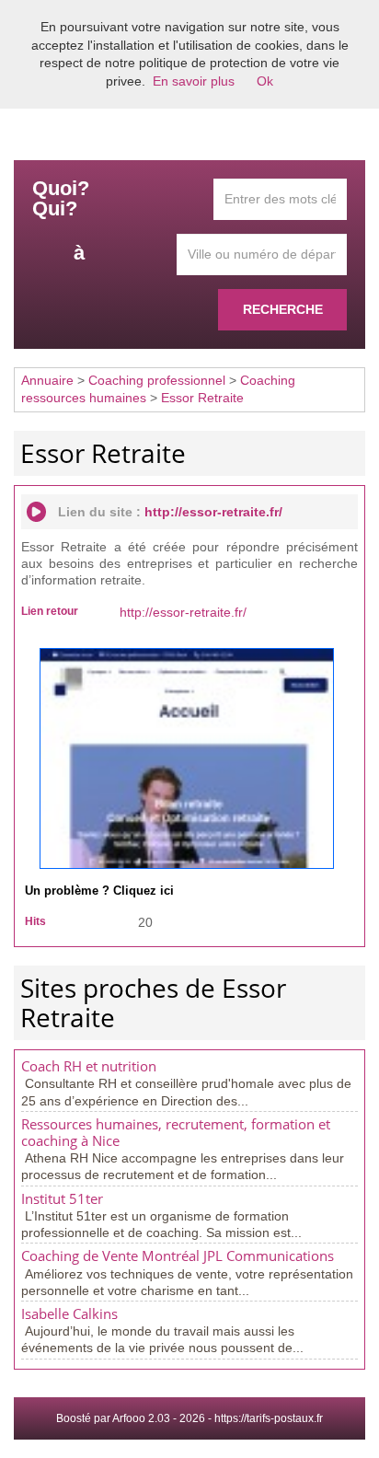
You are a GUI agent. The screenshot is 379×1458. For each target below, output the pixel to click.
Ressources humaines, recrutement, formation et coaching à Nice (175, 1133)
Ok (265, 81)
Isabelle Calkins (69, 1314)
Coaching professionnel (156, 380)
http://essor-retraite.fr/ (213, 511)
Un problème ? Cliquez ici (99, 891)
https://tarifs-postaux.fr (268, 1418)
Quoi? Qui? (60, 199)
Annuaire (47, 380)
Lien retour (49, 611)
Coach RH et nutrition (88, 1066)
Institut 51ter (62, 1199)
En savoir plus (194, 81)
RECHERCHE (283, 309)
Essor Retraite (202, 397)
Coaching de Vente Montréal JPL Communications (177, 1256)
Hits (35, 921)
